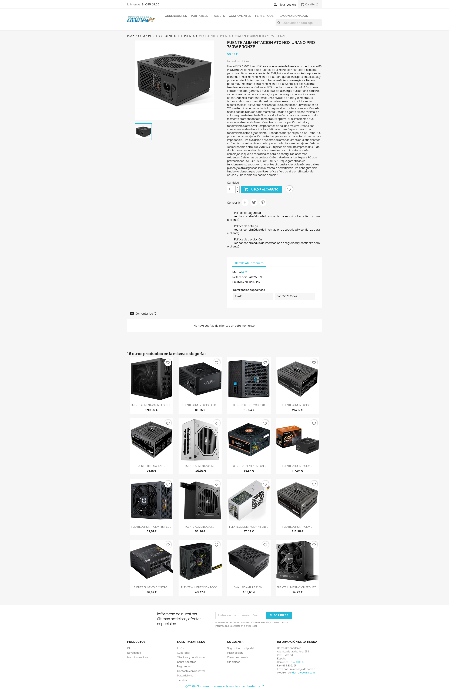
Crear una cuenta (237, 657)
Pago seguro (185, 666)
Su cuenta (235, 642)
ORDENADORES (176, 16)
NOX (244, 272)
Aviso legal (183, 652)
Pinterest (262, 202)
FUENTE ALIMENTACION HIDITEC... (151, 526)
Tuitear (253, 202)
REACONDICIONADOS (293, 16)
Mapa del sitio (185, 675)
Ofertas (131, 648)
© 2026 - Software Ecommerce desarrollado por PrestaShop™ (224, 686)
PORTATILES (199, 16)
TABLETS (218, 16)
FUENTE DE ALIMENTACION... (249, 466)
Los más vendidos (137, 657)
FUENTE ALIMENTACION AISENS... (249, 526)
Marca (236, 272)
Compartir (245, 202)
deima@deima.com (303, 672)
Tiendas (182, 680)
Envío (180, 648)
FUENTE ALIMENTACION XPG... (200, 405)
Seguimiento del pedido (241, 648)
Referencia (239, 277)
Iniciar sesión (235, 652)
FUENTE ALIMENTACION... (297, 405)
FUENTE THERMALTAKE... (151, 466)
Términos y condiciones (191, 657)
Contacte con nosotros (191, 671)
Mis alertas (233, 661)
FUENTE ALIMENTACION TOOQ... (200, 587)
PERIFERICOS (264, 16)
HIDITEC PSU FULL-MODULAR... (249, 405)
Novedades (134, 652)
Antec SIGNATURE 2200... (249, 587)
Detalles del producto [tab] (249, 263)
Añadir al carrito (261, 189)
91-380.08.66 (150, 4)
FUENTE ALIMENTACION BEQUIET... (151, 405)
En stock (238, 282)
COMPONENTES (240, 16)
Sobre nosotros (186, 661)
